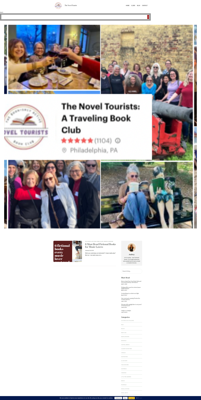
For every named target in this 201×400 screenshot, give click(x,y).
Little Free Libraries (126, 376)
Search (1, 12)
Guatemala (124, 368)
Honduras (123, 372)
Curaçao (123, 352)
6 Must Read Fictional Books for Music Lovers (100, 245)
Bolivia (123, 328)
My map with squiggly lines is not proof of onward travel (131, 305)
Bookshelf (123, 340)
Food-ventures (125, 364)
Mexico (123, 380)
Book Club (123, 332)
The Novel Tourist (71, 6)
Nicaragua (123, 384)
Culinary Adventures (126, 348)
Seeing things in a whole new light (130, 293)
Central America (125, 344)
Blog (101, 241)
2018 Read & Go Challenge (92, 241)
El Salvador (124, 360)
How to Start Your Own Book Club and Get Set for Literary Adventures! (131, 282)
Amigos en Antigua (126, 310)
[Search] (148, 17)
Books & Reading (108, 241)
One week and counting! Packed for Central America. (130, 299)
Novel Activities (125, 388)
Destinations (124, 356)
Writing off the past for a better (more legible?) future (131, 288)
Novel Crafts (124, 392)
